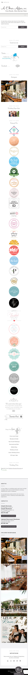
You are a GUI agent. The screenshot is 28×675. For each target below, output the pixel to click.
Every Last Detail (14, 436)
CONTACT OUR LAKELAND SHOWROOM (9, 526)
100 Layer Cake (14, 455)
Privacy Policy (14, 672)
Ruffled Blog (14, 447)
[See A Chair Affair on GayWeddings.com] (14, 223)
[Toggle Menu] (25, 15)
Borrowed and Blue (14, 444)
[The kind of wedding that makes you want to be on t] (14, 603)
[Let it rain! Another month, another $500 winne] (14, 630)
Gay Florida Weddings (14, 441)
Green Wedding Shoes (14, 452)
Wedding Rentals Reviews (14, 468)
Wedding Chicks (14, 449)
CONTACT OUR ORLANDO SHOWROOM (8, 515)
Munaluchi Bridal (14, 439)
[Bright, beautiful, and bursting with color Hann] (14, 577)
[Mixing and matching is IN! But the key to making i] (14, 94)
